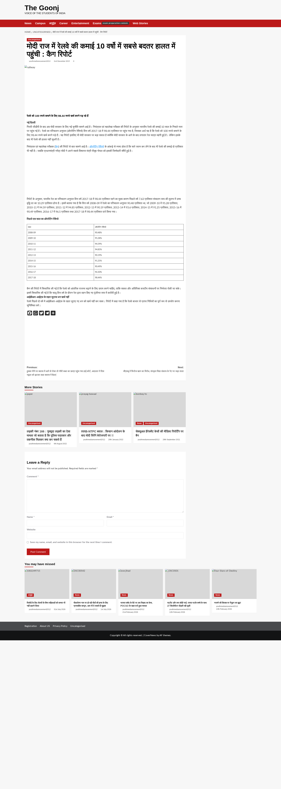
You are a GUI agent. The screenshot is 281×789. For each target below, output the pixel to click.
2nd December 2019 (62, 61)
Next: (153, 369)
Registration (31, 626)
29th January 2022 (115, 440)
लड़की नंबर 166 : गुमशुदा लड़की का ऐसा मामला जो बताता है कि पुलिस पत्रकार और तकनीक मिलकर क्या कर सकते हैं (49, 435)
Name (31, 517)
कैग (56, 146)
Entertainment (80, 23)
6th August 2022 (60, 444)
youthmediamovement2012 (39, 61)
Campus (40, 23)
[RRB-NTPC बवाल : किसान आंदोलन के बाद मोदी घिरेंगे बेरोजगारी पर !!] (105, 409)
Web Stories (140, 23)
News (28, 23)
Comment (33, 476)
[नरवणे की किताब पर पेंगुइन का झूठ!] (234, 584)
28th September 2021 (171, 440)
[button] (255, 23)
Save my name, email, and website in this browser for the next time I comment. (71, 542)
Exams (110, 23)
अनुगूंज (52, 23)
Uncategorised (34, 40)
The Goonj (42, 8)
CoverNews (150, 635)
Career (63, 23)
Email (110, 517)
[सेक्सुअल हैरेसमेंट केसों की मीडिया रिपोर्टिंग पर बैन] (159, 409)
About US (45, 626)
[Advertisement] (105, 92)
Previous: (65, 371)
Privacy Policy (60, 626)
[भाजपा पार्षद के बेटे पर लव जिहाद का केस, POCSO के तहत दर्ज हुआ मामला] (140, 584)
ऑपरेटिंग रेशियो (96, 146)
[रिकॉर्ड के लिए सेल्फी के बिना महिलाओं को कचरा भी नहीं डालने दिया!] (47, 584)
